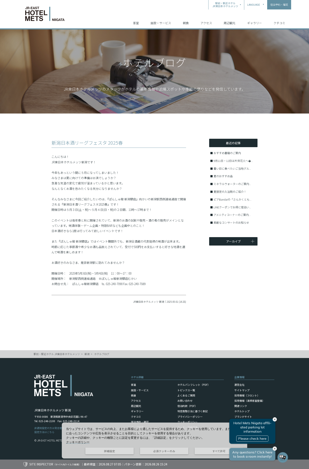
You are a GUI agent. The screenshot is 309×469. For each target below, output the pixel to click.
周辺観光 (229, 23)
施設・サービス (161, 23)
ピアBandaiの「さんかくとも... (232, 199)
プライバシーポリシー (190, 416)
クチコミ (279, 23)
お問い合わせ (185, 400)
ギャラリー (254, 23)
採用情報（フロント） (247, 395)
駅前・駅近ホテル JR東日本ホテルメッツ (57, 354)
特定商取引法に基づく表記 (192, 411)
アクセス (206, 23)
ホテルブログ (101, 354)
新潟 (87, 354)
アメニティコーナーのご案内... (232, 215)
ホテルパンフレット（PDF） (193, 384)
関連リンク (240, 406)
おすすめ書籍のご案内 (227, 153)
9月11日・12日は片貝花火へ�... (233, 161)
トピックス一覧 (186, 390)
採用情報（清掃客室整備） (249, 400)
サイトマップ (242, 390)
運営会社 (239, 384)
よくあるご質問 (186, 395)
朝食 (186, 23)
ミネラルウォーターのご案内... (232, 184)
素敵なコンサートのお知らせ (231, 223)
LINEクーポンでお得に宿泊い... (232, 207)
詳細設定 (109, 451)
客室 (136, 23)
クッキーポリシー (187, 422)
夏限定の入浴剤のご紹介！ (230, 192)
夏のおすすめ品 (223, 176)
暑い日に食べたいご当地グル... (232, 168)
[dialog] (154, 440)
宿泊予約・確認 (140, 422)
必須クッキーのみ (164, 451)
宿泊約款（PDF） (187, 406)
